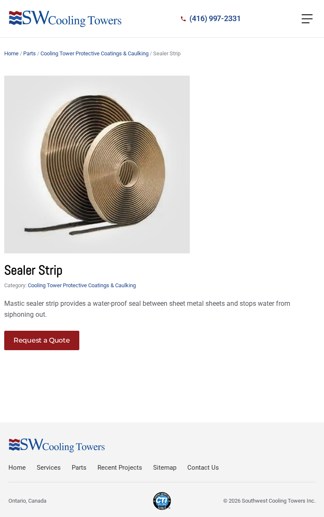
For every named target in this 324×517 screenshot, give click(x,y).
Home (11, 53)
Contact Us (203, 467)
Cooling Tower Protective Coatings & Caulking (94, 53)
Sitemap (164, 467)
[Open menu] (307, 18)
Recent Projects (119, 467)
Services (49, 467)
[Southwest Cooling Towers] (65, 19)
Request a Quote (42, 340)
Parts (29, 53)
